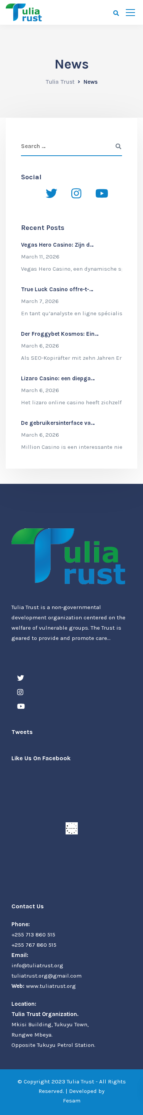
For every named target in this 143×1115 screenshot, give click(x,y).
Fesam (71, 1100)
